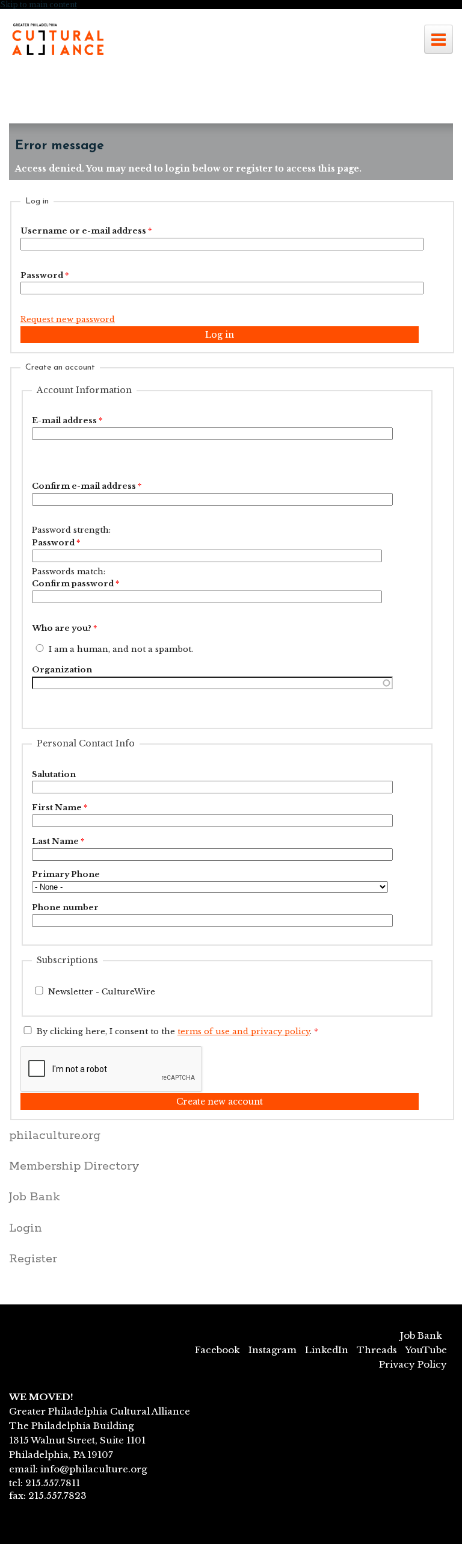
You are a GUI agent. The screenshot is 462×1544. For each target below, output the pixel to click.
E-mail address (67, 420)
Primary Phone (66, 874)
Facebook (217, 1350)
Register (33, 1259)
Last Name (58, 841)
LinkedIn (326, 1350)
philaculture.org (54, 1135)
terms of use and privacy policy (243, 1031)
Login (25, 1228)
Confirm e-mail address (86, 486)
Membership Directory (74, 1166)
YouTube (426, 1350)
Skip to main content (38, 4)
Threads (377, 1350)
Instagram (272, 1350)
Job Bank (34, 1197)
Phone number (65, 907)
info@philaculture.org (93, 1469)
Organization (62, 670)
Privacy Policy (413, 1364)
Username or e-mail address (86, 231)
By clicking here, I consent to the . (177, 1031)
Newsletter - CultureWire (101, 992)
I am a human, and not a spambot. (121, 649)
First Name (59, 807)
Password (44, 275)
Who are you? (64, 628)
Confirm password (75, 583)
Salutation (54, 774)
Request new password (67, 319)
